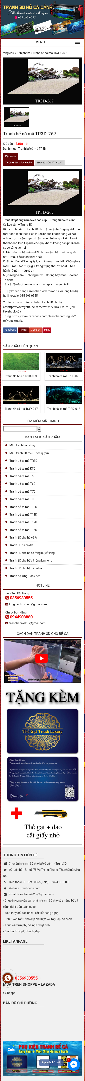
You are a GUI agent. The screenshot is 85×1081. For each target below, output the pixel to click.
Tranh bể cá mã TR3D (32, 148)
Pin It (47, 329)
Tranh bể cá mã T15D (23, 530)
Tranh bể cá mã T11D (23, 514)
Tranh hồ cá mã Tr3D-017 (21, 408)
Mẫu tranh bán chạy (22, 445)
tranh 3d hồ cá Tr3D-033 (21, 376)
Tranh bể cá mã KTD (22, 468)
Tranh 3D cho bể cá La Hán (26, 568)
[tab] (18, 163)
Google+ (35, 329)
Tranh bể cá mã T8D (22, 499)
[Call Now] (7, 978)
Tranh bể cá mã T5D (22, 476)
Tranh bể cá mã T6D (22, 483)
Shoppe (10, 993)
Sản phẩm (23, 53)
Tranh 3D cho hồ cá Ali (23, 537)
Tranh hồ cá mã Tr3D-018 (63, 408)
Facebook (10, 329)
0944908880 (21, 617)
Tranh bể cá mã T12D (23, 522)
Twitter (23, 329)
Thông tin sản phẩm (18, 162)
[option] (16, 117)
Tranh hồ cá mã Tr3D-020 (63, 376)
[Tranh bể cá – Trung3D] (42, 18)
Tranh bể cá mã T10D (23, 507)
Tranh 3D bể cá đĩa (21, 545)
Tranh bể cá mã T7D (22, 491)
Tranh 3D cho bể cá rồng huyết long (32, 553)
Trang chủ (7, 53)
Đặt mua (10, 156)
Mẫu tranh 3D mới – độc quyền (29, 453)
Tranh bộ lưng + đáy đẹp (24, 576)
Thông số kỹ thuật (50, 162)
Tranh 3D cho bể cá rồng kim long (30, 560)
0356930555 (21, 597)
